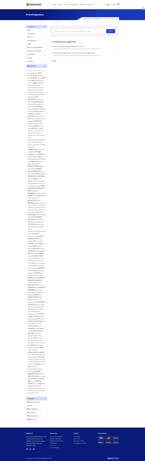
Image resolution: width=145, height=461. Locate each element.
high (29, 214)
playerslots (34, 292)
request (33, 319)
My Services (77, 436)
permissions (32, 285)
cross (43, 144)
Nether (39, 258)
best (43, 104)
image (44, 214)
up (33, 371)
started (33, 345)
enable (30, 181)
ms (31, 258)
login (41, 243)
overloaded (30, 270)
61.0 (37, 73)
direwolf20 (32, 169)
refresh (38, 311)
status (41, 345)
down (37, 173)
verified (29, 378)
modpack (35, 256)
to (32, 364)
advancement (40, 80)
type (37, 366)
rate (40, 307)
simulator (30, 338)
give (44, 203)
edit (34, 178)
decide (38, 159)
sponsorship (42, 342)
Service (39, 331)
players (29, 292)
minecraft (42, 251)
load (38, 241)
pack (38, 270)
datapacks (32, 157)
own (35, 270)
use (29, 376)
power (36, 299)
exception (38, 186)
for (44, 193)
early (29, 178)
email (40, 178)
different (31, 166)
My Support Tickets (79, 441)
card (39, 114)
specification (36, 340)
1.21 (36, 70)
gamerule (31, 200)
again (35, 83)
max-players (39, 246)
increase (31, 219)
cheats (41, 116)
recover (29, 311)
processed (30, 302)
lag (35, 236)
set (43, 331)
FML (39, 193)
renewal (29, 319)
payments (32, 280)
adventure (30, 83)
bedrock (40, 102)
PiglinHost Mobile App (55, 439)
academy (30, 75)
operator (30, 268)
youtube (32, 393)
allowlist (32, 85)
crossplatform (33, 149)
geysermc (40, 203)
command (30, 121)
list (35, 241)
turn (31, 366)
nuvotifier (36, 263)
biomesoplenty (35, 109)
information (41, 219)
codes (44, 118)
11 (44, 70)
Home (54, 4)
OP (40, 265)
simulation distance (37, 336)
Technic (29, 357)
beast (34, 102)
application (33, 94)
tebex (44, 354)
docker (29, 174)
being (36, 104)
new (42, 258)
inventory (38, 222)
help (37, 212)
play (29, 290)
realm (42, 307)
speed (29, 342)
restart (30, 321)
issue (33, 224)
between (30, 106)
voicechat (38, 381)
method (31, 251)
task (39, 354)
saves (39, 326)
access (34, 75)
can (32, 111)
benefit (39, 104)
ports (32, 299)
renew (41, 316)
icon (41, 214)
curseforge (36, 152)
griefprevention (31, 207)
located (41, 241)
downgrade (43, 174)
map (34, 246)
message (42, 248)
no (33, 260)
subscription (33, 352)
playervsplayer (40, 292)
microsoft (36, 251)
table (36, 354)
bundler (29, 111)
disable (38, 168)
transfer (37, 364)
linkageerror (30, 241)
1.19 (31, 70)
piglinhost (32, 287)
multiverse (34, 258)
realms (29, 309)
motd (29, 258)
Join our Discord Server (56, 436)
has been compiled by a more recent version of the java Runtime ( (37, 210)
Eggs (37, 178)
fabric (43, 186)
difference (37, 164)
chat (39, 116)
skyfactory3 (35, 338)
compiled (39, 123)
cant (35, 114)
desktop (30, 164)
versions (41, 378)
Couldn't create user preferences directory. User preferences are (35, 133)
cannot (30, 114)
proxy (37, 304)
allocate (42, 83)
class (29, 118)
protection (32, 304)
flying (36, 193)
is (30, 224)
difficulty (38, 166)
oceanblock (42, 263)
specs (41, 340)
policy (40, 297)
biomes (29, 109)
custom (31, 154)
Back (54, 61)
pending (34, 282)
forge (30, 195)
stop (41, 347)
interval (33, 222)
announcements (40, 87)
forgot (33, 195)
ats (44, 94)
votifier (30, 383)
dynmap (41, 176)
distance (37, 171)
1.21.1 (39, 70)
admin (34, 80)
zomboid (36, 393)
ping (37, 287)
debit (35, 159)
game (30, 198)
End (37, 181)
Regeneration (31, 314)
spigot (32, 342)
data (41, 154)
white (29, 386)
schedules (37, 328)
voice (32, 381)
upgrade (31, 373)
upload (37, 373)
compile (35, 123)
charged (36, 116)
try (29, 366)
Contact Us (90, 4)
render (41, 314)
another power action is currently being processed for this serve (36, 92)
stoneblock (30, 347)
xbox (34, 388)
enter (40, 181)
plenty (40, 294)
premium (40, 299)
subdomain (34, 350)
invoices (42, 222)
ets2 (39, 183)
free (40, 195)
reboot (33, 309)
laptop (38, 236)
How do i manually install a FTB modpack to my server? (77, 47)
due (37, 176)
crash (38, 142)
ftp (28, 198)
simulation (30, 336)
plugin (30, 297)
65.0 (40, 73)
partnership (39, 275)
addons (29, 80)
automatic (32, 99)
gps (43, 205)
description (39, 161)
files (29, 191)
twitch (33, 366)
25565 (30, 73)
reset (38, 319)
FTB (43, 195)
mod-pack (34, 253)
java (36, 224)
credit (37, 144)
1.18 (29, 70)
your (29, 393)
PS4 (42, 304)
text (37, 357)
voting (35, 383)
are (40, 94)
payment (41, 277)
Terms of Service (54, 447)
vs (37, 383)
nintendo (30, 260)
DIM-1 (43, 166)
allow (29, 85)
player (33, 290)
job (31, 234)
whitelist (32, 386)
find (36, 191)
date (36, 157)
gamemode (35, 198)
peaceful (30, 282)
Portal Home (87, 18)
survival (29, 354)
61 (35, 73)
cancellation (42, 111)
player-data (39, 290)
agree (39, 83)
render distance (34, 316)
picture (41, 285)
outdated (41, 268)
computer (30, 126)
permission (39, 282)
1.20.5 (33, 70)
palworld (33, 273)
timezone (30, 364)
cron (40, 144)
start (29, 345)
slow (42, 338)
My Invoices (77, 439)
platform (42, 287)
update (38, 371)
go (28, 205)
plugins (36, 297)
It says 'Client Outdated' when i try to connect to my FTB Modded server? (77, 54)
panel (37, 273)
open (43, 265)
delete (33, 161)
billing (38, 106)
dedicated (43, 159)
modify (29, 256)
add (43, 78)
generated (38, 200)
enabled (34, 181)
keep (37, 233)
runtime (31, 326)
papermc (30, 275)
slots (39, 338)
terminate (34, 357)
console (41, 126)
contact (29, 128)
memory (36, 248)
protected (41, 302)
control (34, 128)
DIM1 (29, 169)
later (42, 236)
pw (35, 307)
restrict (29, 323)
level (41, 238)
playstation (30, 294)
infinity (36, 219)
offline (33, 265)
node (36, 260)
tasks (41, 354)
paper (41, 273)
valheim (43, 376)
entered (43, 181)
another (29, 90)
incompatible (37, 217)
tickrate (43, 361)
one (39, 265)
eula (42, 183)
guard (36, 207)
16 (28, 73)
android (34, 87)
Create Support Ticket (80, 443)
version (34, 378)
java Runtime (41, 224)
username (35, 376)
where (44, 383)
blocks (40, 109)
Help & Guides (53, 443)
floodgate (31, 193)
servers (33, 331)
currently (30, 152)
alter (36, 85)
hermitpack (41, 212)
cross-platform (31, 147)
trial (42, 364)
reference (34, 311)
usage (42, 373)
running (39, 323)
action (29, 78)
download (31, 176)
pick (39, 285)
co (35, 118)
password (31, 277)
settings (31, 333)
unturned (30, 371)
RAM (37, 307)
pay (37, 278)
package (42, 270)
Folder (42, 193)
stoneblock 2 (36, 347)
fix (37, 191)
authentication (31, 97)
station (38, 345)
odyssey (30, 265)
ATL (42, 94)
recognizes (40, 309)
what (40, 383)
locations (36, 243)
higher (34, 214)
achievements (41, 75)
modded (40, 253)
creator (33, 144)
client (33, 118)
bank (42, 99)
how (38, 214)
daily (38, 154)
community (30, 123)
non (42, 260)
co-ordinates (39, 118)
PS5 (44, 304)
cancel (36, 111)
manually (30, 246)
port (29, 299)
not (32, 263)
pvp (33, 307)
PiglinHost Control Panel (56, 441)
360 (33, 73)
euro (44, 183)
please (35, 294)
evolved (33, 186)
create (41, 142)
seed (42, 328)
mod (29, 253)
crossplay (41, 149)
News (65, 4)
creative (29, 144)
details (33, 164)
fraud (37, 195)
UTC (40, 376)
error (29, 183)
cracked (35, 142)
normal (29, 263)
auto (36, 97)
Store (60, 4)
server (29, 331)
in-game (29, 217)
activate (34, 78)
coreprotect (30, 130)
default (29, 161)
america (39, 85)
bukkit (44, 109)
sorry (29, 340)
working (36, 386)
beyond (34, 106)
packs (29, 273)
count (29, 142)
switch (33, 354)
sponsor (36, 342)
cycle (35, 154)
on (36, 265)
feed (29, 188)
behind (33, 104)
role (36, 323)
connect (36, 126)
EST (37, 183)
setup (35, 333)
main (44, 243)
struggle (29, 350)
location (31, 243)
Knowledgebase (73, 4)
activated (39, 78)
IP (28, 224)
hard (40, 207)
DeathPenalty (31, 159)
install (29, 222)
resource (42, 319)
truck (44, 364)
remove (36, 314)
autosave (38, 99)
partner (34, 275)
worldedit (30, 388)
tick (40, 361)
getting (30, 203)
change (30, 116)
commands (37, 121)
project (35, 302)
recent (36, 309)
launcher (35, 238)
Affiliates (82, 4)
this (43, 357)
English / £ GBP (114, 458)
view (29, 381)
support (41, 352)
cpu (31, 142)
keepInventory (31, 236)
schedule (31, 328)
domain (33, 174)
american (30, 87)
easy (31, 178)
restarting (37, 321)
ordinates (34, 268)
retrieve (33, 323)
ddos (40, 156)
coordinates (40, 128)
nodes (39, 260)
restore (43, 321)
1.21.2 (42, 70)
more (41, 256)
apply (37, 94)
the (40, 357)
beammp (30, 102)
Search (111, 31)
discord (30, 171)
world (40, 386)
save (36, 326)
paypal (38, 280)
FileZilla (33, 191)
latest (30, 238)
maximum (30, 248)
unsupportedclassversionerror (35, 369)
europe (29, 186)
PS (40, 304)
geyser (36, 203)
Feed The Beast (37, 188)
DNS (42, 171)
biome (42, 106)
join (33, 234)
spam (31, 340)
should (39, 333)
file (44, 188)
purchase (30, 307)
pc (42, 280)
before (29, 104)
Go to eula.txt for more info (35, 205)
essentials (33, 183)
